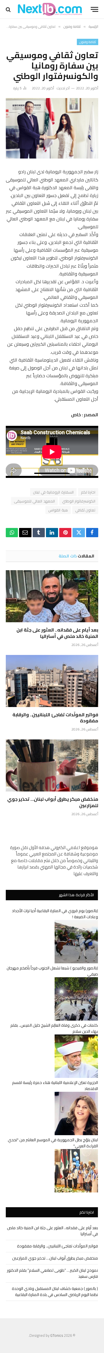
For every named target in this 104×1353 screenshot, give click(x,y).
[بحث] (9, 9)
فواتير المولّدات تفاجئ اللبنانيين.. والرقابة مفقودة (55, 717)
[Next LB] (50, 9)
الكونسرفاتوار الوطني (78, 501)
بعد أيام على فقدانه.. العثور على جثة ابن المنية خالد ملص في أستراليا (57, 632)
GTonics (56, 1335)
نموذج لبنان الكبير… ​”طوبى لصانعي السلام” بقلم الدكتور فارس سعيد (52, 1273)
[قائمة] (94, 9)
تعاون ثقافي (85, 510)
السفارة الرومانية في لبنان (53, 492)
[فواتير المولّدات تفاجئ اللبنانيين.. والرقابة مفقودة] (52, 681)
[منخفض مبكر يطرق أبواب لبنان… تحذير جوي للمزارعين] (52, 765)
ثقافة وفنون (87, 42)
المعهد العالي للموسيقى (34, 501)
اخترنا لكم (88, 492)
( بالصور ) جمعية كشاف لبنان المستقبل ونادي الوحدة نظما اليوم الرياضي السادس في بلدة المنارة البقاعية (55, 1291)
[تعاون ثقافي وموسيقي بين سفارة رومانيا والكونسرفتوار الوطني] (52, 128)
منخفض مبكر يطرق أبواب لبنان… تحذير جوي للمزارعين (52, 802)
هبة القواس (58, 510)
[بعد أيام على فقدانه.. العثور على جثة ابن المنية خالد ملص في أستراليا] (52, 596)
